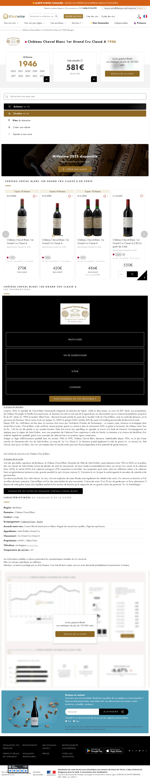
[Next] (144, 234)
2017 (13, 75)
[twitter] (132, 750)
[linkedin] (143, 750)
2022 (13, 71)
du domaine (22, 120)
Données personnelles (38, 773)
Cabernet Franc (28, 521)
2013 (42, 75)
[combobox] (141, 8)
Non (77, 721)
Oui (69, 721)
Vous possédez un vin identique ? (75, 398)
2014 (35, 75)
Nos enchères (57, 22)
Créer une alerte (21, 127)
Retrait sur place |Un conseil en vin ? (70, 8)
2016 (20, 75)
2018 (42, 71)
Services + (76, 22)
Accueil (3, 30)
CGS (29, 773)
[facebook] (129, 750)
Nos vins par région (33, 22)
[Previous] (5, 234)
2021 (20, 71)
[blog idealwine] (146, 750)
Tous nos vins (10, 22)
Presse (45, 753)
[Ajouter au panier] (132, 274)
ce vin (22, 106)
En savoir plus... (33, 545)
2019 (35, 71)
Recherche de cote (14, 30)
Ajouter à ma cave (22, 134)
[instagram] (136, 750)
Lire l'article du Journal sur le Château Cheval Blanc (27, 453)
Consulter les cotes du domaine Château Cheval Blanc (43, 491)
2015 (27, 75)
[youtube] (139, 750)
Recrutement (30, 745)
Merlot (40, 521)
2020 (27, 71)
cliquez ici (61, 8)
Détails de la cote (122, 73)
